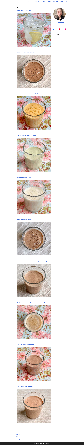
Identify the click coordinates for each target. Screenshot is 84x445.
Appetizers (49, 1)
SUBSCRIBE (55, 1)
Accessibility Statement (20, 439)
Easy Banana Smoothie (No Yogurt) (26, 177)
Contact (61, 1)
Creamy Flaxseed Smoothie (24, 219)
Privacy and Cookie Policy (21, 432)
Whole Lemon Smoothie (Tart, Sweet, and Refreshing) (31, 302)
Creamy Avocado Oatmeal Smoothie (26, 135)
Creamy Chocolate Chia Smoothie (26, 52)
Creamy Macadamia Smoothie (25, 386)
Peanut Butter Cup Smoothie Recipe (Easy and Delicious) (32, 261)
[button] (67, 4)
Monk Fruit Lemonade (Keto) (24, 10)
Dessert (29, 1)
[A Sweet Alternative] (20, 1)
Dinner (39, 1)
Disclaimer (18, 434)
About (66, 1)
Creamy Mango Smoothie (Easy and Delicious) (29, 94)
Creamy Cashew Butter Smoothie (25, 344)
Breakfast (35, 1)
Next (23, 427)
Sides (44, 1)
